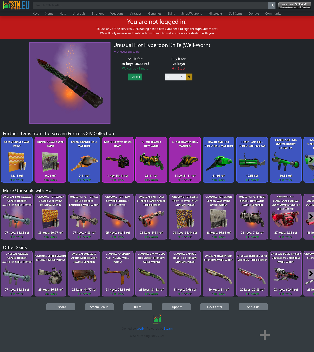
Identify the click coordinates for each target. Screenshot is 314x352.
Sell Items (235, 13)
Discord (60, 307)
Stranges (98, 13)
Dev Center (214, 307)
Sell (133, 77)
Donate (254, 13)
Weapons (116, 13)
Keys (36, 13)
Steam (168, 329)
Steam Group (99, 307)
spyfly (140, 329)
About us (253, 307)
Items (49, 13)
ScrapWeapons (191, 13)
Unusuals (79, 13)
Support (176, 307)
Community (273, 13)
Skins (171, 13)
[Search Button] (271, 5)
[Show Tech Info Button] (265, 335)
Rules (138, 307)
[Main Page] (16, 5)
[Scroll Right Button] (311, 159)
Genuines (154, 13)
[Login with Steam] (294, 5)
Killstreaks (215, 13)
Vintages (136, 13)
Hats (63, 13)
